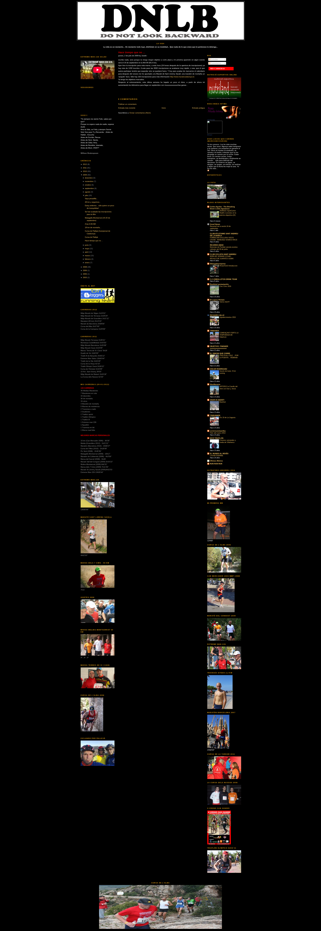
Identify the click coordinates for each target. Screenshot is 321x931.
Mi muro (209, 135)
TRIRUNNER (215, 415)
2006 (85, 270)
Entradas (214, 59)
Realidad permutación (219, 284)
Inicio (164, 108)
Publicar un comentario (127, 104)
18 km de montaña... (93, 227)
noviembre (89, 181)
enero (87, 263)
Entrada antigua (198, 108)
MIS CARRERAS (217, 69)
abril (86, 252)
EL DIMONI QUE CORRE (220, 353)
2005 (85, 274)
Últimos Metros (216, 461)
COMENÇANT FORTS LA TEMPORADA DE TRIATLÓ (229, 335)
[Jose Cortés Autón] (214, 133)
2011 (85, 168)
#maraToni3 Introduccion (228, 266)
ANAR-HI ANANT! (217, 400)
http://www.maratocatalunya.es (182, 77)
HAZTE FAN (211, 120)
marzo (87, 256)
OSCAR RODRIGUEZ (218, 369)
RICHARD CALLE (217, 315)
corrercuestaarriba (218, 431)
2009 (85, 175)
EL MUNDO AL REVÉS (219, 454)
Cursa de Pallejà (91, 237)
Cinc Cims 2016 (225, 286)
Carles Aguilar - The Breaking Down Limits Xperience (222, 208)
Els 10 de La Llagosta (227, 417)
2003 (85, 277)
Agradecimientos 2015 (228, 317)
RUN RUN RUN (216, 464)
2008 (85, 267)
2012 (85, 164)
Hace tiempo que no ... (94, 241)
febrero (88, 259)
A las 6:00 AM (90, 224)
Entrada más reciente (126, 108)
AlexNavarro (215, 384)
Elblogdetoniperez (218, 264)
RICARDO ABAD (216, 245)
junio (87, 245)
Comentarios (215, 63)
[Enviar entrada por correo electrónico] (175, 90)
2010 (85, 171)
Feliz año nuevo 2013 (217, 433)
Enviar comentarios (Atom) (140, 113)
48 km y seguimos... (93, 202)
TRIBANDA (214, 331)
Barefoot (223, 402)
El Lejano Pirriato (217, 300)
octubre (88, 185)
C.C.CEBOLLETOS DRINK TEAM (223, 279)
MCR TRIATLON (216, 438)
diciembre (89, 178)
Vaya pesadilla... (91, 199)
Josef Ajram (215, 224)
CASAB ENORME (216, 456)
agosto (87, 192)
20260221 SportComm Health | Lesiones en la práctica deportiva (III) (228, 213)
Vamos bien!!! (225, 302)
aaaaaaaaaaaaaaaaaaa (218, 348)
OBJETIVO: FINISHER (219, 346)
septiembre (89, 188)
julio (86, 195)
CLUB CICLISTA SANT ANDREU (223, 254)
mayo (87, 249)
